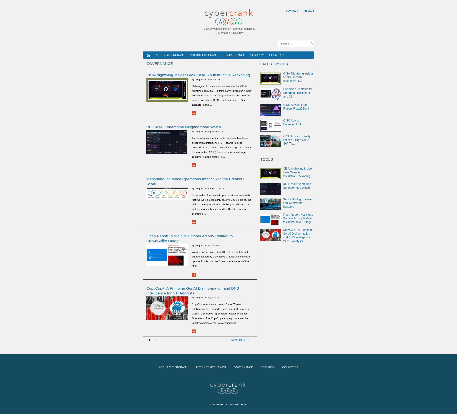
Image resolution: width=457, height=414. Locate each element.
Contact (292, 10)
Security (257, 54)
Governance (235, 54)
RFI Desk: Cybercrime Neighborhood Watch (183, 127)
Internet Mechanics (205, 54)
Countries (277, 54)
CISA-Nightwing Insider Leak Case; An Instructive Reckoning (198, 75)
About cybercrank (170, 54)
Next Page (240, 340)
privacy (308, 10)
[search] (293, 43)
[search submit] (311, 43)
